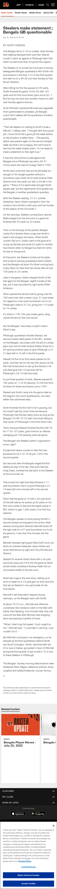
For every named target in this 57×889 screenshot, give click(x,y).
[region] (28, 855)
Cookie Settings (28, 867)
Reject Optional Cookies (28, 875)
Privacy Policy (24, 861)
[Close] (53, 825)
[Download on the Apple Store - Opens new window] (17, 813)
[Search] (47, 5)
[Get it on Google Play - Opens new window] (38, 815)
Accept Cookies (28, 883)
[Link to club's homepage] (5, 3)
